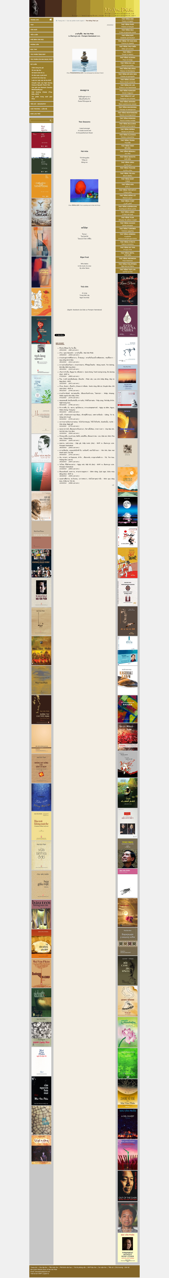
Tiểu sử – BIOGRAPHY (38, 104)
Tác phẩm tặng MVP (37, 54)
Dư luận (33, 64)
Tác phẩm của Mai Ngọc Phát (41, 59)
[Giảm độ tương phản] (114, 31)
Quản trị (46, 1273)
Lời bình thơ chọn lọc (39, 78)
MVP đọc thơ (92, 1267)
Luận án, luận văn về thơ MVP (41, 80)
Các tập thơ (43, 1267)
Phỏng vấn (34, 44)
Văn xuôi (33, 29)
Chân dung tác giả (38, 68)
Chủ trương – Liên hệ (38, 109)
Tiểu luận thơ (53, 1267)
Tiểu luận (34, 34)
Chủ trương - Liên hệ (122, 1267)
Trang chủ (34, 20)
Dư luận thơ (102, 1267)
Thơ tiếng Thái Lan (92, 20)
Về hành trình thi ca (38, 73)
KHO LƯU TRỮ (35, 114)
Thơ (31, 25)
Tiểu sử (111, 1267)
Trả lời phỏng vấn (80, 1267)
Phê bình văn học (37, 39)
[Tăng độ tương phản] (112, 31)
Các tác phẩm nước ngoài (75, 20)
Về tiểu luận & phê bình (39, 75)
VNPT (40, 1273)
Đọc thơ (33, 49)
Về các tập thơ (36, 70)
